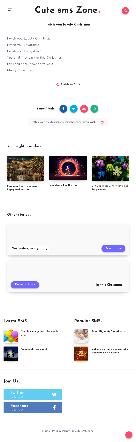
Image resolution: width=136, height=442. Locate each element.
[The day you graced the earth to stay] (11, 336)
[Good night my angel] (11, 354)
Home (46, 431)
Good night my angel (34, 349)
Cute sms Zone (66, 10)
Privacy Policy (61, 431)
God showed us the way (63, 185)
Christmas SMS (70, 84)
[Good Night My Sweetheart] (81, 336)
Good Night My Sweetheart (108, 331)
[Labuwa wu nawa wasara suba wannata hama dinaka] (81, 354)
